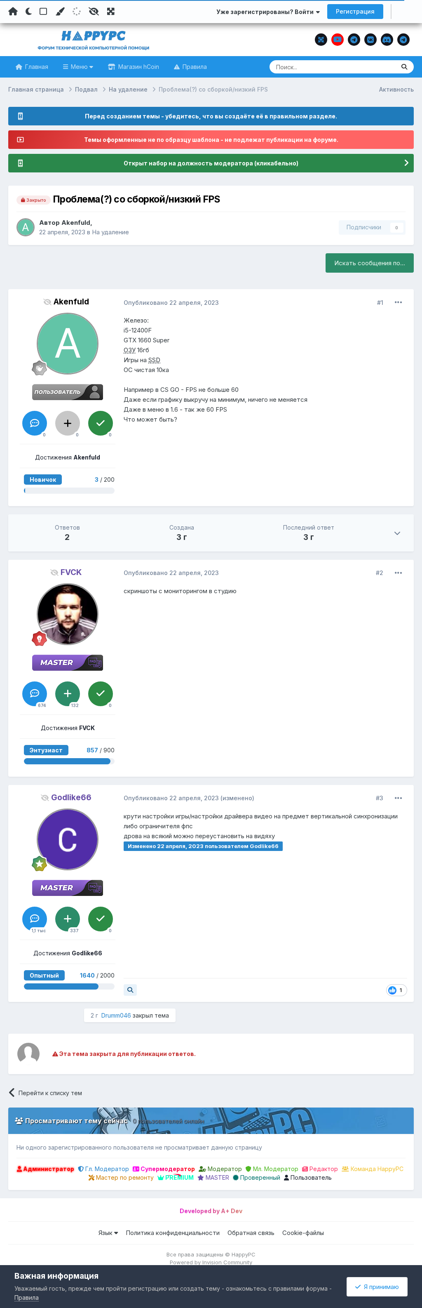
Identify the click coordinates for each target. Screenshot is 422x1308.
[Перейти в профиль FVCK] (67, 614)
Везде (376, 67)
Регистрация (355, 11)
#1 (380, 302)
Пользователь (310, 1177)
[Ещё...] (398, 302)
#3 (379, 797)
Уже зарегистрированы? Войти (266, 11)
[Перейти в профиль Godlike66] (67, 839)
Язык (106, 1233)
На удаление (110, 232)
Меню (79, 66)
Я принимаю (380, 1287)
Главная (35, 66)
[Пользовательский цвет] (60, 11)
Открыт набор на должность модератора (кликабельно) (211, 163)
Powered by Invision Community (211, 1262)
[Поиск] (404, 66)
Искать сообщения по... (369, 263)
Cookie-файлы (303, 1233)
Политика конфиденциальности (173, 1233)
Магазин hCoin (138, 66)
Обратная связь (250, 1233)
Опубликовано (171, 302)
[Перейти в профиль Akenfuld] (25, 227)
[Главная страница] (13, 11)
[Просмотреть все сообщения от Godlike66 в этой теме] (130, 990)
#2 (379, 572)
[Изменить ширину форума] (111, 11)
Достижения (67, 457)
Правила (194, 66)
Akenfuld (75, 222)
